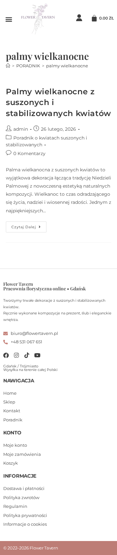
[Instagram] (16, 355)
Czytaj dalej (28, 225)
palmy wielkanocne (67, 65)
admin (20, 129)
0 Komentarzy (29, 153)
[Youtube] (37, 355)
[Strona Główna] (8, 65)
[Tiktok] (27, 355)
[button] (8, 19)
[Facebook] (6, 355)
